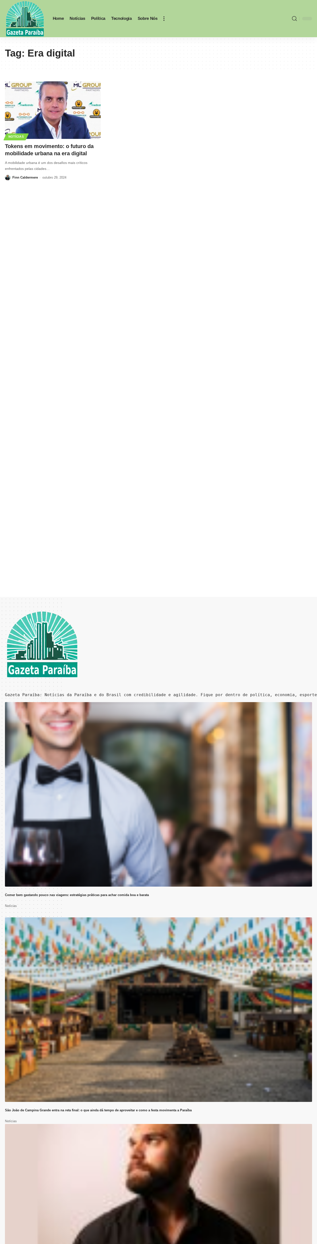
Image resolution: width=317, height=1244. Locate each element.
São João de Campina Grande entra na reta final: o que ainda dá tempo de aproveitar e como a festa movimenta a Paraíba (98, 1110)
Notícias (16, 136)
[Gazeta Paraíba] (25, 18)
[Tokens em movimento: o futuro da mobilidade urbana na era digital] (53, 110)
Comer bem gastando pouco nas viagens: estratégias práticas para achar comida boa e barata (77, 895)
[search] (294, 18)
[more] (163, 18)
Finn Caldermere (25, 177)
